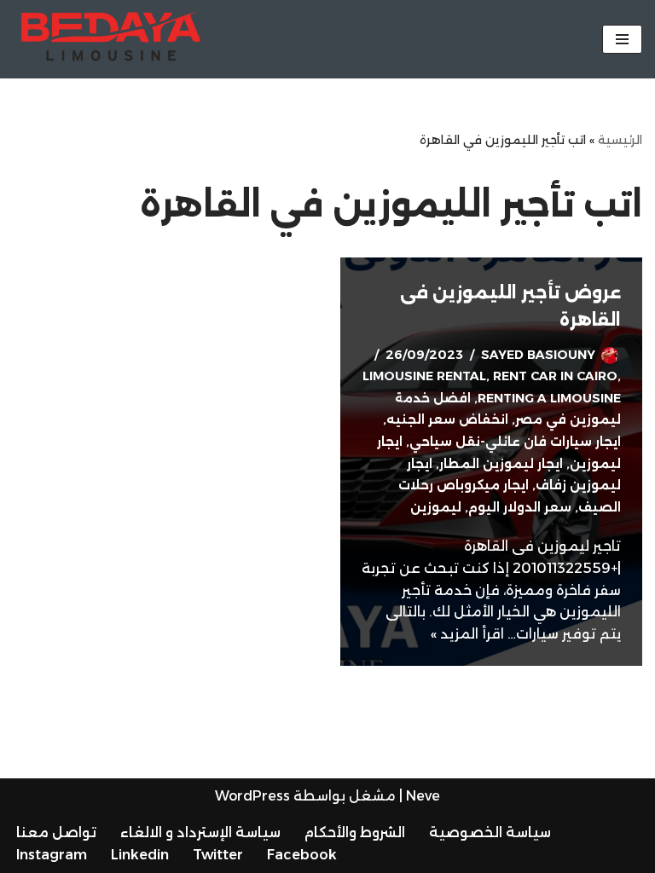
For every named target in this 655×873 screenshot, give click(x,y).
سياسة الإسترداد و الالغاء (200, 832)
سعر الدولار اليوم (519, 507)
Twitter (218, 855)
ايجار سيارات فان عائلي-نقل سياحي (515, 441)
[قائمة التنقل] (622, 39)
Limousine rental (424, 376)
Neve (423, 796)
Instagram (51, 855)
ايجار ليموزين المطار (501, 463)
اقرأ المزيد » (467, 634)
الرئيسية (620, 139)
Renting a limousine (549, 398)
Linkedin (140, 855)
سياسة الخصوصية (490, 832)
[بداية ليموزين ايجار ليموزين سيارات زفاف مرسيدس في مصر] (111, 39)
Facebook (302, 855)
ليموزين (435, 507)
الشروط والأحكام (354, 832)
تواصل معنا (56, 832)
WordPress (252, 796)
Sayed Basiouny (538, 354)
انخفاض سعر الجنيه (447, 419)
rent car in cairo (555, 376)
